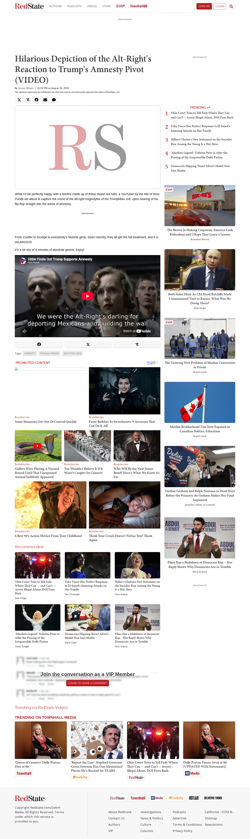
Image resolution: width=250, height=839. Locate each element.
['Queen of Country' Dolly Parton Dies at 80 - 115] (41, 740)
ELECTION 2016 (72, 353)
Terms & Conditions (187, 824)
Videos (92, 6)
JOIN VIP (204, 6)
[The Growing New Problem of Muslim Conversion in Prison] (199, 338)
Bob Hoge (20, 598)
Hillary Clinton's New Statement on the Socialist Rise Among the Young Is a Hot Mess (137, 585)
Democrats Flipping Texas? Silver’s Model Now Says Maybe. (87, 636)
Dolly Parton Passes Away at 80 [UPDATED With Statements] (205, 764)
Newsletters (214, 824)
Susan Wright (26, 88)
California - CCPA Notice (220, 812)
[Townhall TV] (138, 6)
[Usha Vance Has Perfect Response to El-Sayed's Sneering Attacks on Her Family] (87, 565)
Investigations (150, 812)
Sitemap (211, 818)
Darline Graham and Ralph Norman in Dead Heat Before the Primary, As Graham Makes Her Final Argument (200, 495)
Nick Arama (121, 594)
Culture (145, 824)
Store (106, 6)
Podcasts (74, 6)
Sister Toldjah (22, 646)
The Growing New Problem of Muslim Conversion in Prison (200, 364)
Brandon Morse (200, 239)
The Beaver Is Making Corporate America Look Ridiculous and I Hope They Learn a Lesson (200, 232)
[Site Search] (231, 6)
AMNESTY (29, 353)
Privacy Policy (182, 831)
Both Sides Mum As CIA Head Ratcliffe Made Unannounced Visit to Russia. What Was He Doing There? (200, 298)
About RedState (119, 812)
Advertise (179, 818)
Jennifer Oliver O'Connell (200, 504)
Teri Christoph (72, 594)
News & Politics (151, 818)
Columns (146, 831)
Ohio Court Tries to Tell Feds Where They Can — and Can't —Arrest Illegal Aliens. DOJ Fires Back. (35, 587)
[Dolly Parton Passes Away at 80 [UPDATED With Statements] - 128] (209, 740)
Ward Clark (71, 642)
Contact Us (116, 818)
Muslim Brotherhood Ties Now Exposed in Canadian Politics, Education (200, 428)
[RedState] (29, 6)
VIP (110, 831)
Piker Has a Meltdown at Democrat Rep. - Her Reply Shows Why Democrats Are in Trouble (137, 638)
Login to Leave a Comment (87, 683)
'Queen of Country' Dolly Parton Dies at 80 (37, 764)
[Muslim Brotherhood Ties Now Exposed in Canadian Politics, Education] (199, 402)
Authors (55, 6)
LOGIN (219, 6)
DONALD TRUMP (49, 353)
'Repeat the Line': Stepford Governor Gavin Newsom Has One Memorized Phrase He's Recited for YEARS (96, 766)
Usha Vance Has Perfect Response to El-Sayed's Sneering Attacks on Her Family (86, 585)
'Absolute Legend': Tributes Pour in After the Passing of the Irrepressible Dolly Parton (37, 638)
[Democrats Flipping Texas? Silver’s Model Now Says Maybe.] (87, 617)
